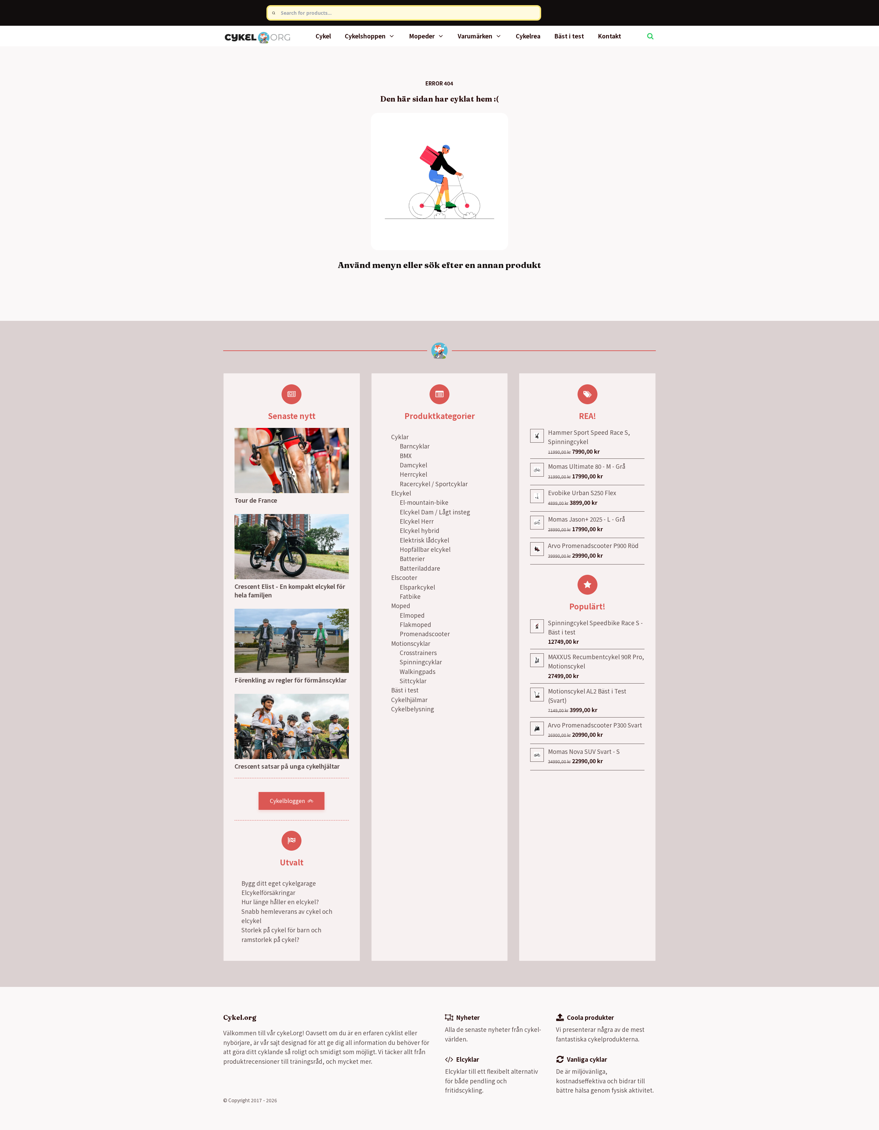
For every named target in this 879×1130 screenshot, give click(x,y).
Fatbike (410, 596)
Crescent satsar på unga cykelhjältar (287, 766)
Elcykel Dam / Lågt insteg (435, 512)
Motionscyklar (410, 643)
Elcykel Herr (417, 521)
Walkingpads (417, 671)
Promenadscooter (425, 633)
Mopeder (422, 36)
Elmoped (412, 615)
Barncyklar (415, 446)
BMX (406, 455)
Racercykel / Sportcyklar (434, 483)
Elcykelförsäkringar (268, 892)
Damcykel (413, 465)
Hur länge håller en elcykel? (280, 901)
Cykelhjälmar (409, 699)
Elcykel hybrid (420, 530)
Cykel (323, 36)
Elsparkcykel (417, 587)
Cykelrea (528, 36)
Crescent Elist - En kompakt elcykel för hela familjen (290, 590)
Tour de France (256, 500)
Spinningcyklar (421, 661)
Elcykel (401, 493)
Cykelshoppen (365, 36)
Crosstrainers (418, 652)
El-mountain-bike (424, 502)
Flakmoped (415, 624)
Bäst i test (569, 36)
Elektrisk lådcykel (424, 540)
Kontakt (609, 36)
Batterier (412, 558)
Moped (400, 605)
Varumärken (475, 36)
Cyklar (400, 436)
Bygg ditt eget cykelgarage (278, 883)
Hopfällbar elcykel (425, 549)
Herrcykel (413, 474)
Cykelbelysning (412, 708)
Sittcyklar (413, 680)
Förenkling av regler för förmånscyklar (290, 680)
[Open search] (650, 36)
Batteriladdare (420, 568)
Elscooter (404, 577)
